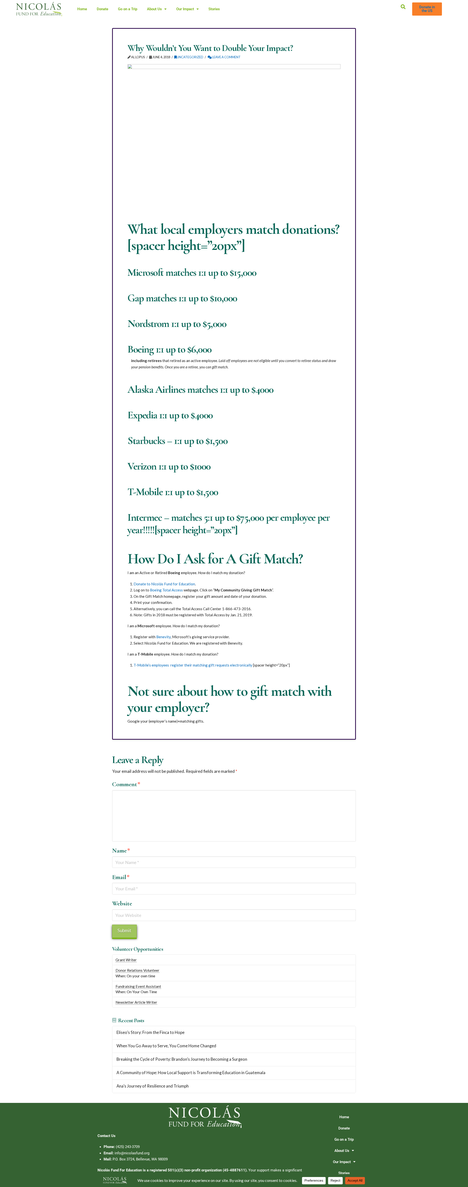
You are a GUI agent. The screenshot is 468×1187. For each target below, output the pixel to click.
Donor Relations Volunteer (137, 970)
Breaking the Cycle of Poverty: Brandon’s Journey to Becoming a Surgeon (182, 1059)
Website (122, 903)
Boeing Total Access (166, 590)
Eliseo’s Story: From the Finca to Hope (151, 1032)
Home (82, 9)
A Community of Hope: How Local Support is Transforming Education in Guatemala (191, 1072)
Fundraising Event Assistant (138, 986)
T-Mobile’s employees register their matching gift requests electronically (193, 665)
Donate (102, 9)
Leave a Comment (226, 57)
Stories (214, 9)
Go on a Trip (127, 9)
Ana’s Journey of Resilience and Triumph (153, 1086)
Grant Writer (126, 960)
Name (121, 850)
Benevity (163, 637)
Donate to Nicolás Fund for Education (164, 584)
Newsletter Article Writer (136, 1002)
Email (121, 877)
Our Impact (185, 9)
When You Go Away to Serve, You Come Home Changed (166, 1046)
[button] (403, 6)
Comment (126, 784)
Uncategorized (190, 57)
